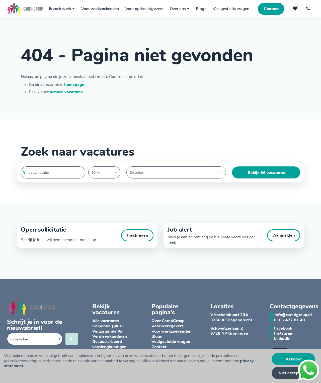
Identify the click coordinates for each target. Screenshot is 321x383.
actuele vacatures (66, 92)
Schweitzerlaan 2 (226, 328)
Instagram (283, 333)
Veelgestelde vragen (170, 341)
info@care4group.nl (293, 315)
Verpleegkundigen (109, 336)
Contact (158, 347)
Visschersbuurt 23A (229, 315)
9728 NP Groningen (229, 333)
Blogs (156, 336)
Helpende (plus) (107, 326)
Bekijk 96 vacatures (266, 172)
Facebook (283, 328)
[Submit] (71, 339)
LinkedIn (282, 338)
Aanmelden (284, 235)
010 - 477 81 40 (289, 320)
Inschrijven (137, 235)
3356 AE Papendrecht (231, 320)
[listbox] (104, 172)
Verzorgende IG (107, 331)
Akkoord (294, 359)
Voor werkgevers (167, 326)
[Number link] (309, 9)
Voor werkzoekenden (171, 331)
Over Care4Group (168, 321)
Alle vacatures (105, 321)
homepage (74, 84)
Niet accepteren (293, 373)
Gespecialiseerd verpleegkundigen (109, 344)
